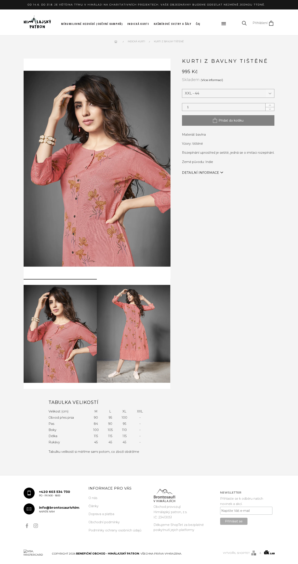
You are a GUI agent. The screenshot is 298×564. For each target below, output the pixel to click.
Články (93, 506)
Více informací (212, 80)
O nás (92, 498)
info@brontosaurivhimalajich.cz (59, 509)
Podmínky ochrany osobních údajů (114, 530)
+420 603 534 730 (54, 493)
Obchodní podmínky (104, 522)
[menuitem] (92, 24)
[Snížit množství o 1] (269, 109)
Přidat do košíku (231, 120)
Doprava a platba (101, 514)
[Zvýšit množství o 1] (269, 105)
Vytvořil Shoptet (236, 553)
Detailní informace (200, 173)
